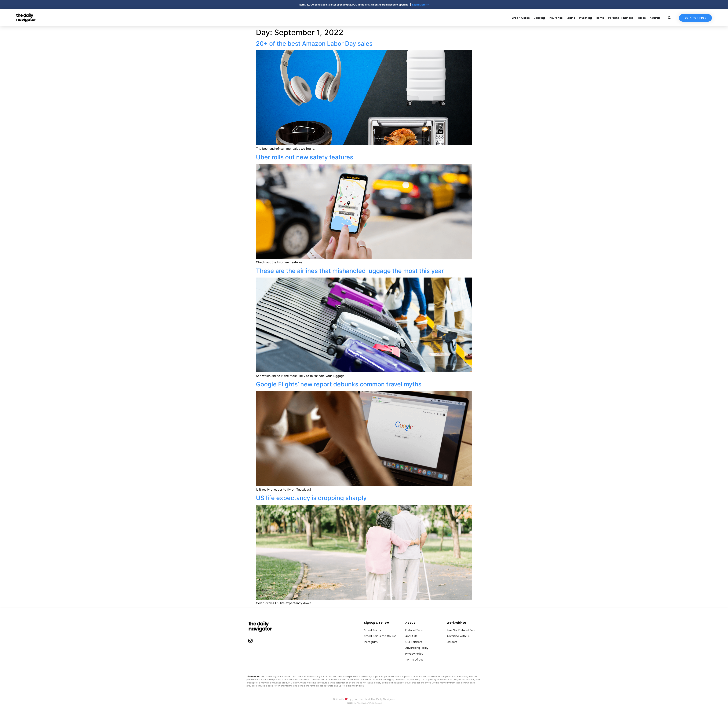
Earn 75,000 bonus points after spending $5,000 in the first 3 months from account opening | (355, 4)
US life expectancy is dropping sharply (311, 498)
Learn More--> (420, 4)
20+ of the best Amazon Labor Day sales (314, 43)
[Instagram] (250, 640)
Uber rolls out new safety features (304, 157)
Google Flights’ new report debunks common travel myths (338, 384)
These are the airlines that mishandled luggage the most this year (350, 270)
